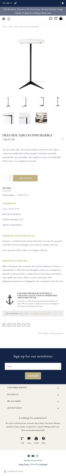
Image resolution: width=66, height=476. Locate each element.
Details (6, 188)
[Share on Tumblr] (23, 325)
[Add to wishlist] (62, 139)
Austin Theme (24, 464)
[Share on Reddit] (19, 325)
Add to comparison (57, 333)
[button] (50, 18)
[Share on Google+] (9, 325)
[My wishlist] (56, 18)
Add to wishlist (43, 333)
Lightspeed (43, 464)
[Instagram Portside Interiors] (37, 456)
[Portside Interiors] (9, 18)
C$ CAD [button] (6, 3)
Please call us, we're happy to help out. (34, 313)
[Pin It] (14, 325)
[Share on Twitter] (28, 325)
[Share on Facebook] (4, 325)
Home (4, 26)
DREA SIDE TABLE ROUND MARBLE (23, 26)
